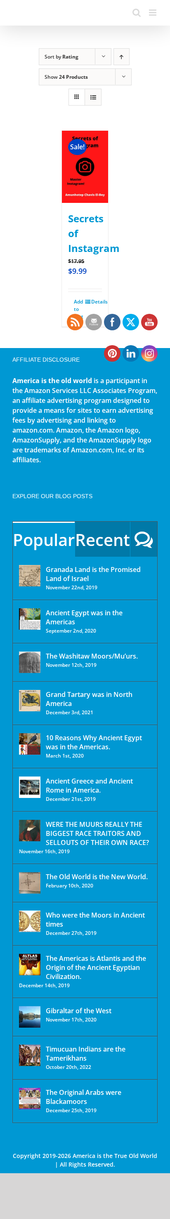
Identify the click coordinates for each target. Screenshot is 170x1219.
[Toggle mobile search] (136, 12)
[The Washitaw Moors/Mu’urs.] (29, 662)
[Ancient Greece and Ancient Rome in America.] (29, 787)
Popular (44, 539)
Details (96, 301)
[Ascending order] (121, 56)
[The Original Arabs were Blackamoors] (29, 1098)
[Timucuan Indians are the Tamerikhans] (29, 1055)
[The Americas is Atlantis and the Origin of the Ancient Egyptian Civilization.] (29, 964)
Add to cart (78, 309)
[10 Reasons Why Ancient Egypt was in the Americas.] (29, 744)
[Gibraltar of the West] (29, 1017)
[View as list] (93, 97)
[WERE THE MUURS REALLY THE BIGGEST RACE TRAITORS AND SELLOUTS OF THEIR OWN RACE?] (29, 830)
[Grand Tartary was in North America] (29, 700)
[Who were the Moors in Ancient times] (29, 921)
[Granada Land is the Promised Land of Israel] (29, 575)
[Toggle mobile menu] (153, 12)
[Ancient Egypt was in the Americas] (29, 619)
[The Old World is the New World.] (29, 883)
